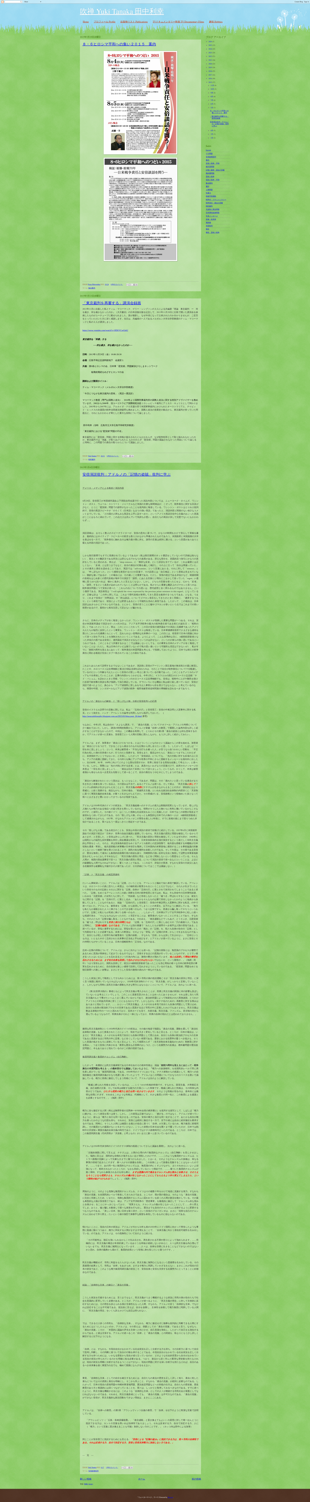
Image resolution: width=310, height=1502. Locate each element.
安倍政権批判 (93, 1471)
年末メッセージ (212, 216)
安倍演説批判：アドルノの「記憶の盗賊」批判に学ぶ (126, 474)
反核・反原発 (211, 219)
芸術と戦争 (210, 176)
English (208, 150)
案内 (207, 160)
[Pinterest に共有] (136, 285)
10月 (212, 89)
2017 (210, 75)
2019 (210, 67)
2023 (210, 52)
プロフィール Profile (104, 21)
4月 (212, 130)
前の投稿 (196, 1478)
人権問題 (209, 189)
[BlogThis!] (129, 285)
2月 (212, 138)
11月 (212, 85)
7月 (212, 100)
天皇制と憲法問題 (212, 209)
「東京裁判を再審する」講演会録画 (111, 302)
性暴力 (208, 193)
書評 (207, 186)
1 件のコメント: (112, 1467)
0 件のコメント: (117, 284)
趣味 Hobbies (216, 21)
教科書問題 (210, 173)
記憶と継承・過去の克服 (215, 170)
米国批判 (209, 226)
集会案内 (91, 288)
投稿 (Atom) (88, 1484)
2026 (210, 41)
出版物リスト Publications (134, 21)
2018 (210, 71)
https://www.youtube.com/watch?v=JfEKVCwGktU (105, 330)
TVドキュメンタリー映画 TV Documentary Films (178, 21)
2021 (210, 60)
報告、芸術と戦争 (212, 232)
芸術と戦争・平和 (212, 180)
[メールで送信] (127, 285)
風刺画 (208, 222)
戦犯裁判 (91, 459)
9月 (212, 93)
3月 (212, 134)
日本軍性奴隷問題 (212, 212)
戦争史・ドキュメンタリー (216, 199)
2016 (210, 78)
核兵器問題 (210, 166)
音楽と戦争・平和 (212, 163)
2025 (210, 45)
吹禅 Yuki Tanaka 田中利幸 (122, 11)
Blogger (170, 1497)
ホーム (141, 1478)
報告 (207, 229)
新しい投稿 (85, 1478)
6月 (212, 104)
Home (86, 21)
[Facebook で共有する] (134, 285)
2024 (210, 49)
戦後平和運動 (211, 196)
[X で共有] (132, 285)
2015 (210, 82)
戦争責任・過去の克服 (214, 203)
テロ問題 (209, 153)
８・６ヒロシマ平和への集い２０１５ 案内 (119, 43)
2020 (210, 64)
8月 (212, 96)
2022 (210, 56)
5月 (212, 107)
